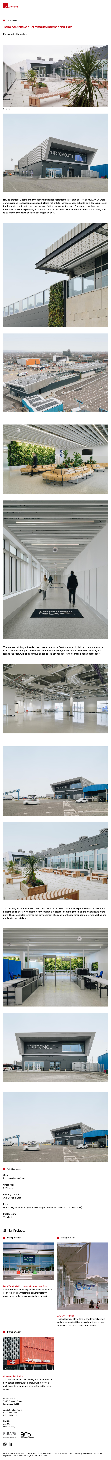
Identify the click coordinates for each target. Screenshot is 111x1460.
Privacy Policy (9, 1426)
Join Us (6, 1424)
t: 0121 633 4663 (10, 1412)
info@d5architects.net (12, 1410)
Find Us (6, 1421)
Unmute (6, 109)
